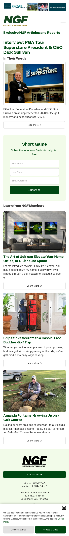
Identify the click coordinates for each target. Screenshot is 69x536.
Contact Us (33, 474)
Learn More (33, 285)
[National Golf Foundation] (15, 25)
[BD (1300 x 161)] (34, 10)
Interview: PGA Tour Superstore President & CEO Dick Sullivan (32, 47)
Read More (33, 124)
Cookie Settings (18, 529)
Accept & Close (50, 529)
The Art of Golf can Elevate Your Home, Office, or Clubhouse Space (33, 259)
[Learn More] (34, 252)
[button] (64, 508)
